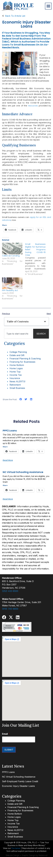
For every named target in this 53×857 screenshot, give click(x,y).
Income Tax (16, 375)
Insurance (15, 378)
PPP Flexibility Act (10, 290)
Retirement (15, 384)
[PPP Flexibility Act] (12, 283)
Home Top (15, 371)
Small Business (17, 388)
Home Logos (16, 368)
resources (33, 105)
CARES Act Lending (11, 255)
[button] (48, 6)
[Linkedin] (18, 617)
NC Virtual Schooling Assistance (23, 472)
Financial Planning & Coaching (25, 358)
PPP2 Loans (10, 430)
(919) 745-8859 (10, 608)
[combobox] (18, 334)
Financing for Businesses (22, 361)
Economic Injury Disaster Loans (18, 786)
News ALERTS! (17, 381)
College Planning (18, 352)
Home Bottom (17, 365)
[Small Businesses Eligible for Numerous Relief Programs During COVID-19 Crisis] (36, 259)
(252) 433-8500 (10, 591)
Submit (8, 749)
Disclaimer (16, 848)
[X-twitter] (11, 617)
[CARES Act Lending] (12, 248)
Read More (8, 460)
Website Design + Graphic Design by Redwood (26, 855)
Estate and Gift (17, 355)
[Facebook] (4, 617)
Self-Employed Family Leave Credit (20, 781)
